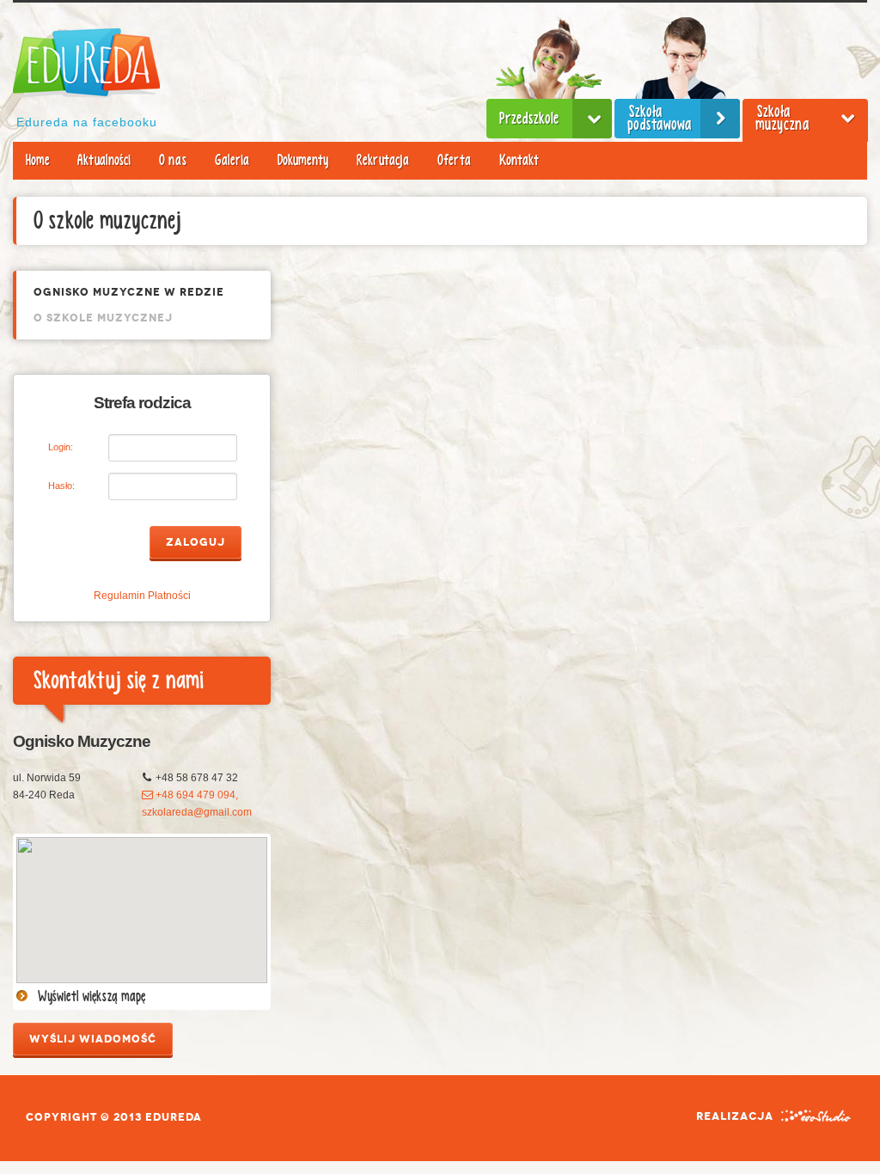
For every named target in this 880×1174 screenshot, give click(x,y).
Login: (60, 447)
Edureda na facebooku (86, 122)
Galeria (232, 160)
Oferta (454, 160)
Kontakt (519, 160)
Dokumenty (303, 160)
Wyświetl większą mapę (91, 997)
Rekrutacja (383, 160)
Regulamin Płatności (142, 596)
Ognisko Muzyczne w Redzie (129, 292)
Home (37, 160)
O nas (172, 160)
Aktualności (104, 160)
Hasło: (61, 485)
